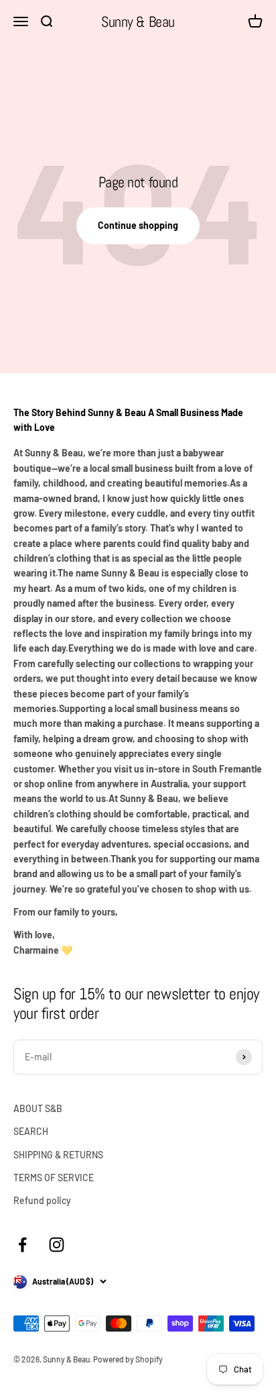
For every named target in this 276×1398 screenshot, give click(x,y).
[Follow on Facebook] (22, 1245)
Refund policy (42, 1200)
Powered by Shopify (128, 1359)
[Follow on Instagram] (57, 1245)
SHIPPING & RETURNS (58, 1154)
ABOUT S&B (37, 1108)
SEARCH (30, 1131)
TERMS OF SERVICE (53, 1177)
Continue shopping (138, 225)
